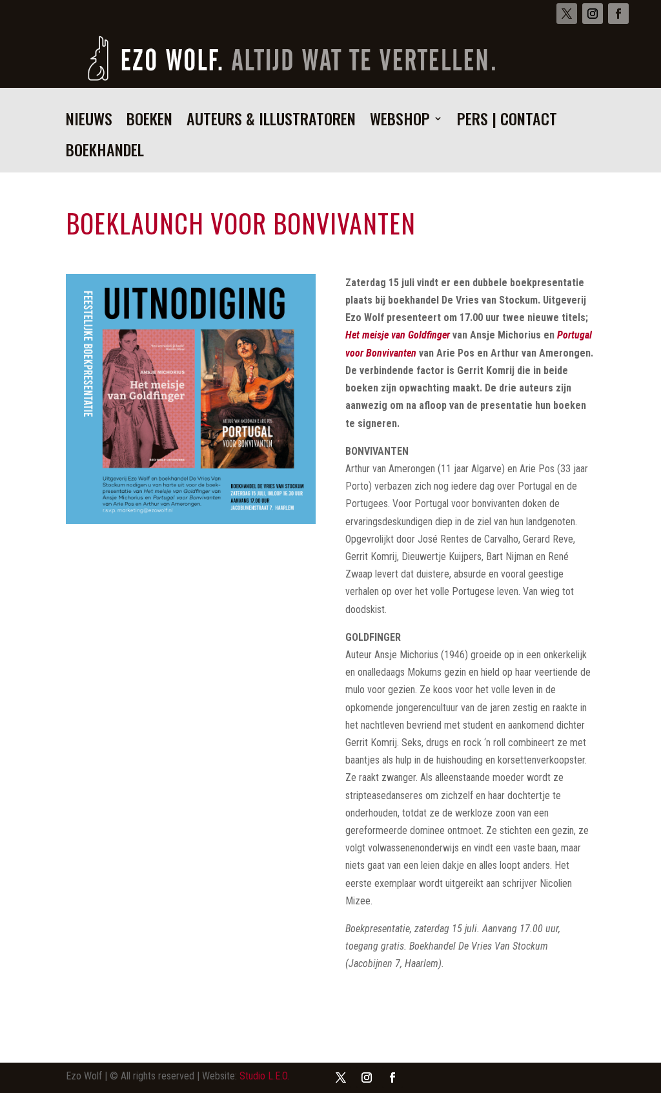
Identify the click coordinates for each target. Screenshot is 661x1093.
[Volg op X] (566, 13)
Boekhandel (105, 153)
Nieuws (89, 122)
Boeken (149, 122)
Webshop (400, 122)
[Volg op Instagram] (592, 13)
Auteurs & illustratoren (271, 122)
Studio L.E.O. (264, 1076)
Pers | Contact (507, 122)
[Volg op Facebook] (618, 13)
